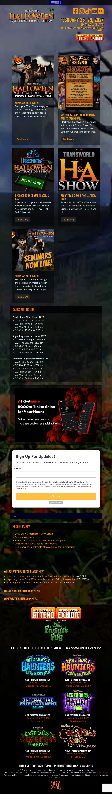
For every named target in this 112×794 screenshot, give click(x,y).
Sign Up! (56, 496)
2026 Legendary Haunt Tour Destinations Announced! (34, 582)
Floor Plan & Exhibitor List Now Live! (78, 197)
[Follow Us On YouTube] (94, 12)
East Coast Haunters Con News (23, 591)
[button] (99, 516)
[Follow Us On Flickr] (101, 12)
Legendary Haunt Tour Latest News (25, 571)
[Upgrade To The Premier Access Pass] (33, 169)
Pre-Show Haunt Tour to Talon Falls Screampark (78, 117)
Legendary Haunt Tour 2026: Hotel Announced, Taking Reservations (42, 579)
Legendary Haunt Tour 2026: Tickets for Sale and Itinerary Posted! (40, 575)
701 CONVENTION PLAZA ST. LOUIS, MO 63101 (82, 29)
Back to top (102, 773)
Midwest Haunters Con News (22, 599)
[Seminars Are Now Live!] (33, 76)
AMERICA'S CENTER (92, 25)
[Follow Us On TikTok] (88, 12)
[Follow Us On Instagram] (82, 12)
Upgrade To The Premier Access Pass (32, 197)
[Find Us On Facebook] (75, 12)
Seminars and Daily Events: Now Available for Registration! (45, 546)
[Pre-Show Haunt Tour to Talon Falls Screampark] (79, 82)
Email (18, 468)
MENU (58, 2)
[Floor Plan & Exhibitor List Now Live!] (79, 169)
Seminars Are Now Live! (27, 103)
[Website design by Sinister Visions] (56, 785)
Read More (22, 139)
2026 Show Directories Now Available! (34, 533)
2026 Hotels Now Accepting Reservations (36, 543)
